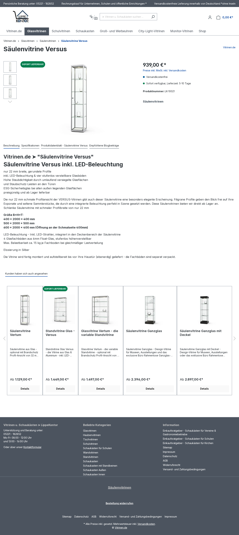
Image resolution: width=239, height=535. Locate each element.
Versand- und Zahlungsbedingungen (184, 469)
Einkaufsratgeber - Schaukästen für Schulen (188, 438)
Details (25, 388)
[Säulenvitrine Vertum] (25, 308)
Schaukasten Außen (94, 470)
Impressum (169, 451)
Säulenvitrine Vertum (20, 333)
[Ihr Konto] (210, 17)
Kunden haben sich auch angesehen (26, 273)
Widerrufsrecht (171, 464)
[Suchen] (153, 16)
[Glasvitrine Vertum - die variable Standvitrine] (100, 308)
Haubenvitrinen (92, 435)
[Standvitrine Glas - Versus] (60, 308)
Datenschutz (170, 456)
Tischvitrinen (90, 439)
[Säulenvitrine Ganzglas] (150, 308)
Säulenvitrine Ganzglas (144, 331)
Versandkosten (146, 523)
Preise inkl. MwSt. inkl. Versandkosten (164, 70)
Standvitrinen (90, 456)
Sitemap (167, 447)
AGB (165, 460)
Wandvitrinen (90, 452)
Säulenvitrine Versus (74, 40)
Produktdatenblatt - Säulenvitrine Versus (64, 145)
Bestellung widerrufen (119, 503)
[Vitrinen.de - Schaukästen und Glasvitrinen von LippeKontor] (20, 16)
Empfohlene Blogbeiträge (104, 145)
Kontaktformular (32, 447)
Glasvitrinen (89, 430)
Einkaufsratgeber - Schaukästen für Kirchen (188, 443)
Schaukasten (90, 461)
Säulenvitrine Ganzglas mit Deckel (201, 333)
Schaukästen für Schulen (97, 448)
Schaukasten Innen (94, 474)
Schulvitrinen (90, 443)
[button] (10, 101)
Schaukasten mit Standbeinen (100, 465)
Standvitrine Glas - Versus (60, 333)
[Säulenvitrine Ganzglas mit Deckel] (204, 308)
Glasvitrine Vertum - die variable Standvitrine (99, 333)
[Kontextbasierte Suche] (93, 17)
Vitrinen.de (9, 40)
